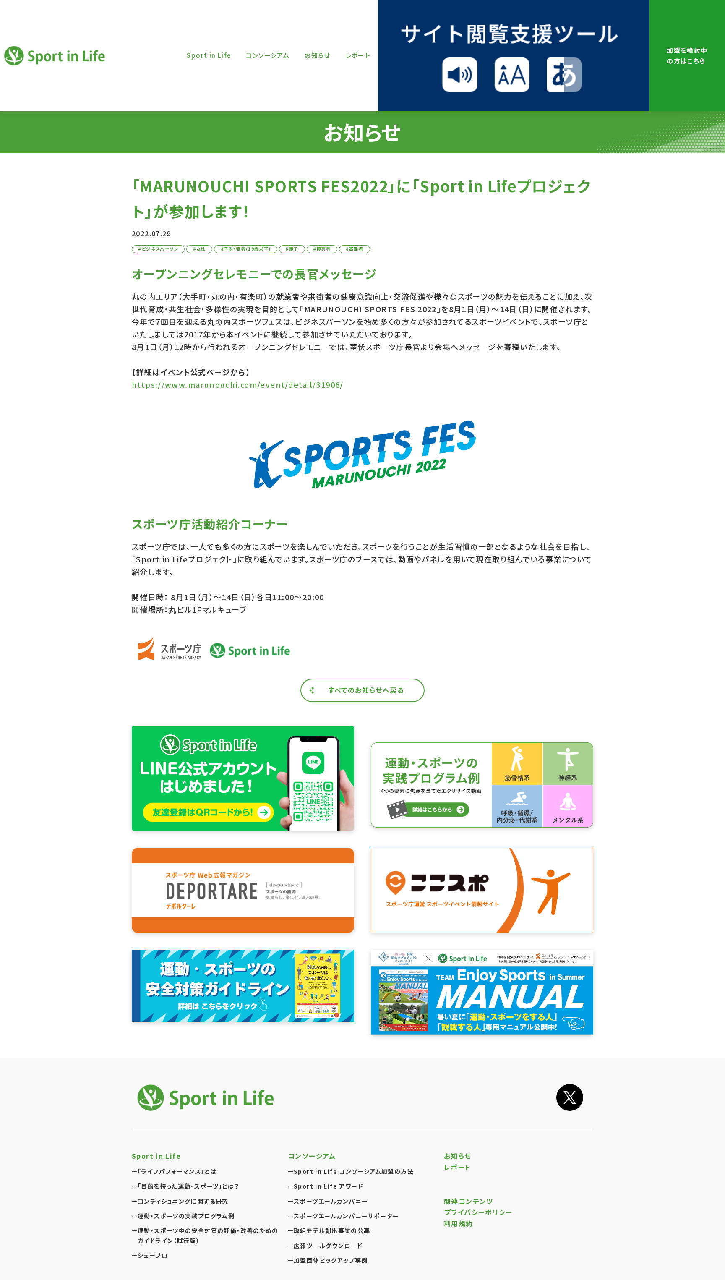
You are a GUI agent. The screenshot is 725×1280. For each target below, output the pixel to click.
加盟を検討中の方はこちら (687, 55)
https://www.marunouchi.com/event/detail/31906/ (238, 384)
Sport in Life (56, 56)
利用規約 (458, 1223)
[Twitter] (569, 1097)
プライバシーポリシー (478, 1212)
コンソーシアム (312, 1156)
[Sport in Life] (207, 1098)
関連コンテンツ (468, 1201)
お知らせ (458, 1156)
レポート (457, 1167)
